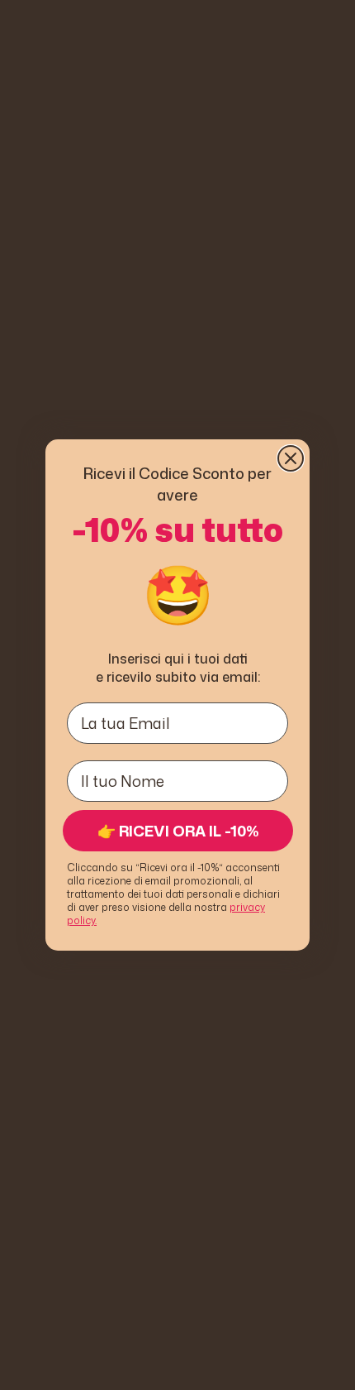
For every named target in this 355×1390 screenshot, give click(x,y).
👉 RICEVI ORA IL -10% (178, 830)
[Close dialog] (290, 458)
